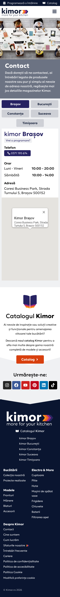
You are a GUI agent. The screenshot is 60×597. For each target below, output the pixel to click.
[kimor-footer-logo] (30, 416)
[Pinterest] (34, 385)
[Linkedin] (44, 385)
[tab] (15, 104)
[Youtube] (25, 385)
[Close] (44, 212)
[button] (30, 234)
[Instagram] (7, 385)
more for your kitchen (29, 424)
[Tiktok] (53, 385)
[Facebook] (16, 385)
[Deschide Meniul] (54, 11)
